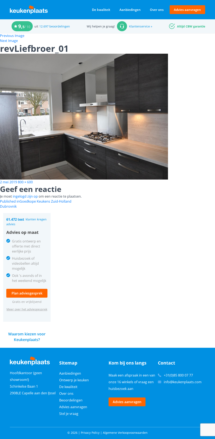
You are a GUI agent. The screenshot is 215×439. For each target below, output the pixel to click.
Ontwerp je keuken (74, 380)
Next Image (9, 40)
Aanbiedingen (130, 10)
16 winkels (125, 382)
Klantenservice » (140, 26)
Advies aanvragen (187, 10)
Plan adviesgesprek (27, 293)
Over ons (157, 10)
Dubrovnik (8, 206)
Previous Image (12, 35)
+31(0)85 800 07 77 (178, 375)
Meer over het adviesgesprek (27, 309)
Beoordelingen (71, 400)
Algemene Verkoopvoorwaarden (125, 433)
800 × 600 (25, 182)
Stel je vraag (68, 413)
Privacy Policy (90, 433)
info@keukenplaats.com (183, 382)
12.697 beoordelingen (54, 26)
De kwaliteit (101, 10)
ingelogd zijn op (25, 196)
